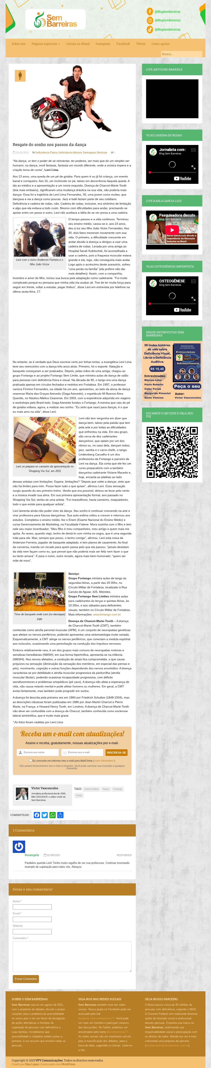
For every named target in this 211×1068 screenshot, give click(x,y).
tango (79, 795)
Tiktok (140, 44)
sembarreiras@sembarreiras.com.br (167, 1045)
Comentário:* (20, 938)
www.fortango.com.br (107, 614)
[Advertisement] (72, 324)
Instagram (103, 44)
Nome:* (17, 901)
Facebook (123, 44)
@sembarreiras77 (117, 1031)
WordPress (68, 1064)
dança (106, 789)
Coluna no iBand (78, 44)
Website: (18, 925)
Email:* (17, 913)
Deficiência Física (46, 152)
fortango (117, 789)
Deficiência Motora (70, 152)
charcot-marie (91, 789)
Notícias (102, 152)
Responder (124, 855)
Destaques (89, 152)
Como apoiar (161, 44)
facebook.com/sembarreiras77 (96, 1018)
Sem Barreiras (55, 19)
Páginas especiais (45, 44)
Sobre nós (19, 44)
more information (104, 760)
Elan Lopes (32, 1064)
